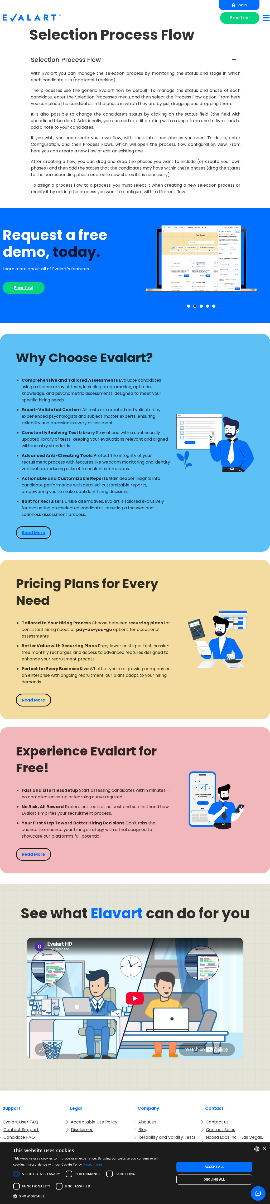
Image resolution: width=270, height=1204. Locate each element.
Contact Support (21, 1130)
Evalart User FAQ (20, 1122)
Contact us (217, 1122)
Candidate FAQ (19, 1137)
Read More (33, 533)
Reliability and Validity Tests (166, 1137)
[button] (135, 60)
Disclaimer (82, 1130)
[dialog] (135, 1173)
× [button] (264, 1149)
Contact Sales (220, 1130)
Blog (142, 1130)
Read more (93, 1164)
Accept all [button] (214, 1167)
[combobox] (256, 1149)
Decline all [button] (214, 1179)
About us (147, 1122)
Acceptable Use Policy (94, 1122)
